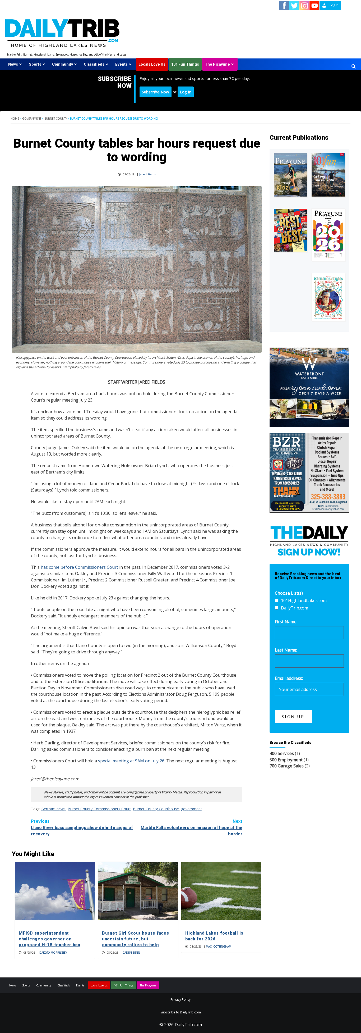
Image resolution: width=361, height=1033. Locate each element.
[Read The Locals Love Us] (290, 230)
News (13, 64)
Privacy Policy (180, 999)
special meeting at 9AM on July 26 (131, 761)
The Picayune (217, 64)
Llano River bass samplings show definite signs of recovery (82, 827)
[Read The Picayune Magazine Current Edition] (290, 175)
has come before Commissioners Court (79, 567)
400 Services (282, 753)
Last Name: (286, 650)
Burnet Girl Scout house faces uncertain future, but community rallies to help (135, 939)
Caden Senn (131, 952)
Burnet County (55, 118)
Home (15, 118)
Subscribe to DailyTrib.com (180, 1012)
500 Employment (286, 760)
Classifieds (94, 64)
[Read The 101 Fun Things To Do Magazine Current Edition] (328, 175)
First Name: (286, 622)
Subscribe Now (155, 91)
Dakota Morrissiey (53, 952)
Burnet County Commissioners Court (99, 808)
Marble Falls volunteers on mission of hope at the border (191, 827)
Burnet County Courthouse (156, 808)
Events (121, 64)
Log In (185, 91)
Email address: (289, 678)
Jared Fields (147, 174)
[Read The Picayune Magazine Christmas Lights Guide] (328, 297)
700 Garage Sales (287, 766)
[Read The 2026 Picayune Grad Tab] (328, 234)
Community (62, 64)
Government (31, 118)
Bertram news (53, 808)
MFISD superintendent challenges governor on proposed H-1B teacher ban (49, 939)
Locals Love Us (151, 64)
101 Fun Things (185, 64)
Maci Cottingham (218, 946)
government (191, 808)
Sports (35, 64)
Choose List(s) (289, 593)
